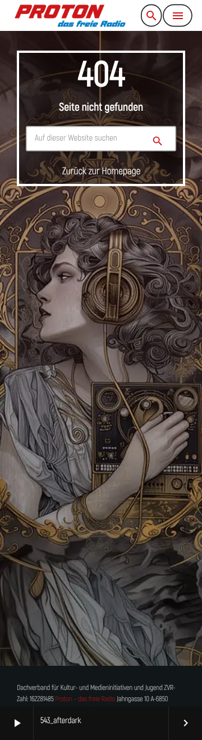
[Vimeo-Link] (70, 15)
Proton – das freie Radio (85, 699)
